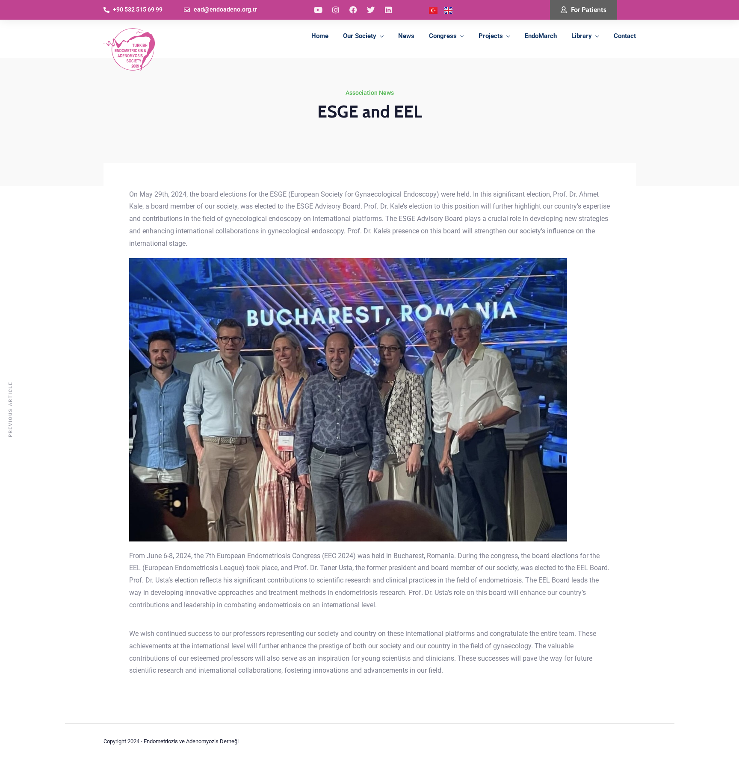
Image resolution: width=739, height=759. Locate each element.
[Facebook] (353, 10)
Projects (491, 36)
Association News (370, 92)
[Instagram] (335, 10)
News (406, 36)
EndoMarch (541, 36)
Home (319, 36)
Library (581, 36)
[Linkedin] (388, 10)
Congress (443, 36)
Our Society (359, 36)
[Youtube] (318, 10)
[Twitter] (370, 10)
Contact (625, 36)
